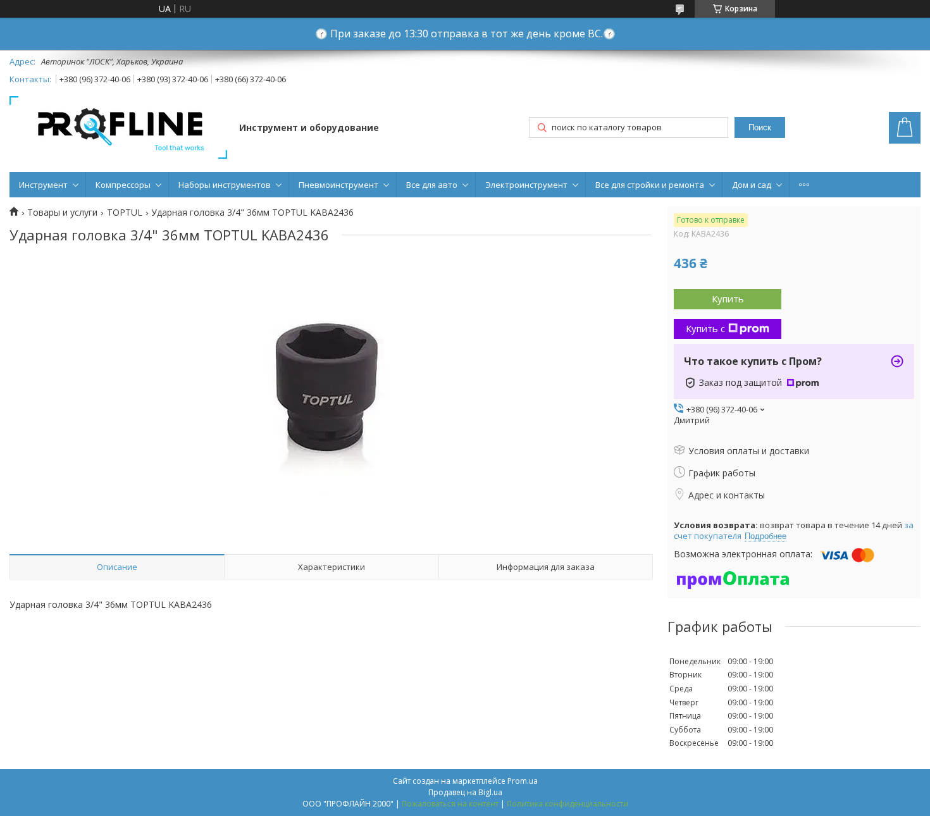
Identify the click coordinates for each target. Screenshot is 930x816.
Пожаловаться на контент (450, 803)
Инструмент (43, 184)
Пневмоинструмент (338, 184)
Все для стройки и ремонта (649, 184)
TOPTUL (124, 212)
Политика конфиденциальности (567, 803)
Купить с (705, 328)
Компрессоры (123, 184)
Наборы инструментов (224, 184)
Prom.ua (522, 781)
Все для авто (431, 184)
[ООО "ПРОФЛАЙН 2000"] (118, 128)
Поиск (759, 127)
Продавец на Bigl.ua (465, 792)
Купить (728, 298)
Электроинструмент (526, 184)
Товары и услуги (62, 212)
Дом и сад (751, 184)
